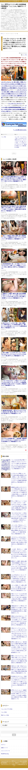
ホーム (14, 153)
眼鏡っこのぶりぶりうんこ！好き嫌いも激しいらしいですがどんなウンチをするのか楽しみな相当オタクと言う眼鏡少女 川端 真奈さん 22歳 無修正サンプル (19, 659)
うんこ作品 (24, 54)
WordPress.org (5, 753)
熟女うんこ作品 (5, 715)
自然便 (17, 147)
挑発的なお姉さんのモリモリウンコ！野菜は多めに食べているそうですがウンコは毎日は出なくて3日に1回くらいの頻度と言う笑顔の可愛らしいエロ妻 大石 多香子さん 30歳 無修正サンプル (19, 492)
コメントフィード (5, 750)
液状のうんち (19, 145)
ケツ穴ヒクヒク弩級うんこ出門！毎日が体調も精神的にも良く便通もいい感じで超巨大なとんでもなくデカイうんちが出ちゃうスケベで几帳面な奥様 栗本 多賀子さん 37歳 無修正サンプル (19, 478)
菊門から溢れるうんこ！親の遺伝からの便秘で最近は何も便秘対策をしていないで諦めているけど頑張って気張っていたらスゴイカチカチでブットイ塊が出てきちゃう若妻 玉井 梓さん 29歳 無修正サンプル (19, 647)
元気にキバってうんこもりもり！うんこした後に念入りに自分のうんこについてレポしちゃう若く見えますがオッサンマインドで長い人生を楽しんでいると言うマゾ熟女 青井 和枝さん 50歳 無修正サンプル (19, 633)
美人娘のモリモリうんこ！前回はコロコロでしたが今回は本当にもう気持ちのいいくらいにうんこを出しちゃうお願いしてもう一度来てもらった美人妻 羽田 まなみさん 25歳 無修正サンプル (19, 681)
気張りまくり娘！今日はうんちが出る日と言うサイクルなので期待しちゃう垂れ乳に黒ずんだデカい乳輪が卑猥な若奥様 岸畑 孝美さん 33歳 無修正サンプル (19, 669)
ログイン (3, 744)
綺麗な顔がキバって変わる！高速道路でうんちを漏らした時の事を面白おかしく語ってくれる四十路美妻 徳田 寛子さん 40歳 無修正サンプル (19, 609)
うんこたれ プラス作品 (6, 709)
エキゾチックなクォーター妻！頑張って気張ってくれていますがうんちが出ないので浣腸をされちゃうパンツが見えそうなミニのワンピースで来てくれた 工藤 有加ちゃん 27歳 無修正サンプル (14, 43)
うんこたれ (17, 136)
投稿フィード (4, 747)
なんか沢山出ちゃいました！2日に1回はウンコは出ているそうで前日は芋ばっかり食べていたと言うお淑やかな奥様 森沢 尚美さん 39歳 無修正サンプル (19, 578)
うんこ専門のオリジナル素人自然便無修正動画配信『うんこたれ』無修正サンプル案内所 (13, 6)
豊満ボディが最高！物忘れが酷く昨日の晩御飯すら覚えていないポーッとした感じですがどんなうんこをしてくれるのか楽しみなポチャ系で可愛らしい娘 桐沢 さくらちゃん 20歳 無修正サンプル (19, 566)
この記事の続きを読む (20, 130)
